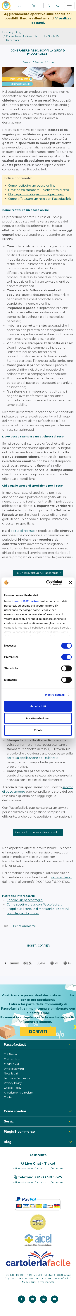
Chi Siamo (10, 1054)
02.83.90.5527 (49, 1177)
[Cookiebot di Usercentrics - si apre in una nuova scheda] (47, 582)
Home (6, 32)
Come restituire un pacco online (32, 185)
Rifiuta (38, 730)
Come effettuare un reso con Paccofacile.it (39, 198)
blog (18, 32)
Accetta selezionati (38, 718)
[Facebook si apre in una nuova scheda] (21, 1299)
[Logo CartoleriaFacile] (38, 1258)
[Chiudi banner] (70, 582)
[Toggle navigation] (69, 5)
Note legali (11, 1073)
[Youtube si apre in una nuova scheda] (54, 1299)
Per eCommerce (24, 926)
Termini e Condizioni (17, 1078)
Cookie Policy (12, 1087)
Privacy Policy (13, 1083)
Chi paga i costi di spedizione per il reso (36, 194)
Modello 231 (11, 1064)
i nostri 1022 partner (26, 601)
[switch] (66, 657)
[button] (33, 5)
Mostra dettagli (55, 694)
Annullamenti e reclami (19, 1092)
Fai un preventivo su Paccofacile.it (38, 573)
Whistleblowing (14, 1068)
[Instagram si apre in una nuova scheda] (32, 1299)
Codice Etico (12, 1059)
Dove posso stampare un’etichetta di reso (38, 190)
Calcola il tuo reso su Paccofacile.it (38, 832)
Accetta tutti (38, 706)
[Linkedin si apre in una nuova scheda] (43, 1299)
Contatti (9, 1097)
